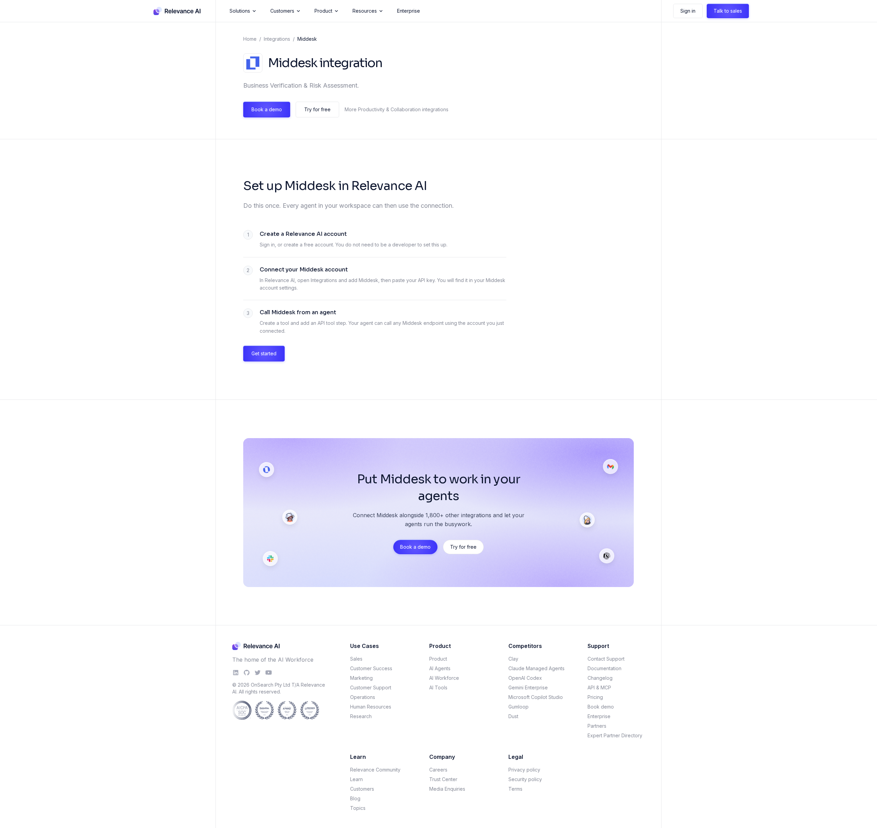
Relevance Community (375, 770)
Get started (263, 353)
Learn (356, 779)
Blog (355, 798)
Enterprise (408, 11)
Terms (515, 789)
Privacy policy (524, 770)
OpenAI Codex (525, 678)
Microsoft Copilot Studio (535, 697)
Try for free (317, 109)
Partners (597, 726)
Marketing (361, 678)
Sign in (687, 11)
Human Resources (370, 707)
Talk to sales (728, 11)
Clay (513, 659)
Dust (513, 716)
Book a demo (266, 109)
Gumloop (518, 707)
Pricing (595, 697)
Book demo (601, 707)
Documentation (604, 668)
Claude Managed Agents (536, 668)
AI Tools (438, 687)
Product (323, 11)
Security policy (525, 779)
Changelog (600, 678)
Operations (362, 697)
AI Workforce (444, 678)
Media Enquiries (447, 789)
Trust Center (443, 779)
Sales (356, 659)
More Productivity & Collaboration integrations (396, 109)
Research (361, 716)
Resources (365, 11)
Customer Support (370, 687)
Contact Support (606, 659)
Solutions (240, 11)
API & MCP (599, 687)
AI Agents (439, 668)
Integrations (277, 39)
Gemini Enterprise (528, 687)
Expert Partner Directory (615, 735)
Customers (282, 11)
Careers (438, 770)
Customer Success (371, 668)
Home (250, 39)
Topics (358, 808)
